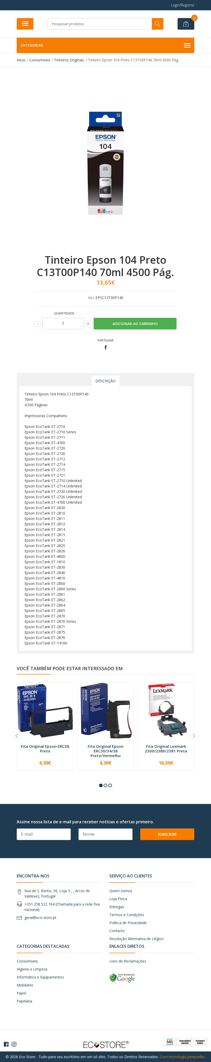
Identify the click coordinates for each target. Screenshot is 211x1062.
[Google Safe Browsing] (122, 977)
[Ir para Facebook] (6, 1044)
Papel (21, 993)
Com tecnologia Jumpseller (182, 1056)
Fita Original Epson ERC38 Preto (45, 748)
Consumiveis (27, 961)
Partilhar (105, 340)
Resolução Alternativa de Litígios (136, 938)
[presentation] (17, 735)
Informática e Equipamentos (40, 977)
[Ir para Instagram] (14, 1044)
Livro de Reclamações (127, 961)
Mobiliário (25, 985)
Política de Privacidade (128, 922)
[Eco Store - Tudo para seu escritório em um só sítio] (105, 1044)
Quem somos (120, 890)
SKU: (91, 298)
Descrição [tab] (105, 380)
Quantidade (64, 313)
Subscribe (167, 834)
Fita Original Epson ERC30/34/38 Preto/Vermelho (106, 751)
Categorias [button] (32, 45)
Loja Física (118, 898)
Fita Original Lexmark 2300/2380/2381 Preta (166, 748)
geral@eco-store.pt (40, 917)
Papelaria (24, 1001)
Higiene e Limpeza (32, 969)
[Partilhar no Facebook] (105, 347)
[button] (101, 785)
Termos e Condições (126, 914)
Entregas (116, 906)
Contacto (117, 930)
